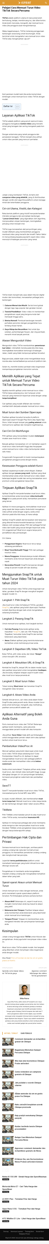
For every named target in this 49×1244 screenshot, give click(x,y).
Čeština (5, 1088)
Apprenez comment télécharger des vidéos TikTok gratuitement (38, 973)
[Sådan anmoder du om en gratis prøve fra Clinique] (8, 1096)
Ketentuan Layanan (17, 1231)
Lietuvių (5, 1121)
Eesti (4, 1132)
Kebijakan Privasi (24, 1234)
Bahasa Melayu (7, 1055)
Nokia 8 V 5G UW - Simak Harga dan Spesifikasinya (24, 1177)
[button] (3, 2)
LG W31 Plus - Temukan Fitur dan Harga (19, 1199)
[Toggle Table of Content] (16, 107)
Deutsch (5, 1066)
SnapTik (5, 607)
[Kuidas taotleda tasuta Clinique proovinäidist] (8, 1129)
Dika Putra (24, 998)
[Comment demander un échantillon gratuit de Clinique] (8, 1042)
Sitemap (6, 1231)
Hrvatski (5, 1110)
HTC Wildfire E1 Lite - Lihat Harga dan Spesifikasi (23, 1218)
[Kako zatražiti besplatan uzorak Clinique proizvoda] (8, 1107)
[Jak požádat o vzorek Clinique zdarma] (8, 1085)
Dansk (4, 1099)
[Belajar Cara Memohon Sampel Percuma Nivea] (8, 1140)
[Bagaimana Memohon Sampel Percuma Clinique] (8, 1053)
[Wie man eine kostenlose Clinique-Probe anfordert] (8, 1063)
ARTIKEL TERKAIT (11, 1033)
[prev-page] (3, 1170)
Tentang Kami (29, 1231)
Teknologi (5, 1179)
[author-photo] (24, 995)
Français (5, 1044)
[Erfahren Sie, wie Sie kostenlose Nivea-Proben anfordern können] (8, 1162)
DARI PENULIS (26, 1033)
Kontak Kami (40, 1231)
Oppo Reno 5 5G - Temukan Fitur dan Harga (21, 1209)
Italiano (5, 1077)
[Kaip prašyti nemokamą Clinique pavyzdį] (8, 1118)
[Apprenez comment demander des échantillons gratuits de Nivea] (8, 1151)
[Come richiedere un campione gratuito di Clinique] (8, 1074)
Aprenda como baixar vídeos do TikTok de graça (13, 972)
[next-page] (7, 1170)
